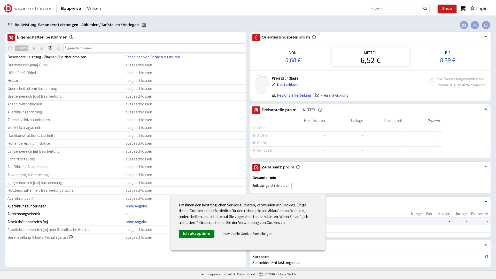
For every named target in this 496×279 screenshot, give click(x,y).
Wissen (94, 8)
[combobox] (396, 8)
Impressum (217, 274)
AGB (231, 274)
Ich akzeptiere (196, 233)
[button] (425, 9)
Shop (447, 8)
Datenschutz (247, 274)
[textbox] (155, 48)
